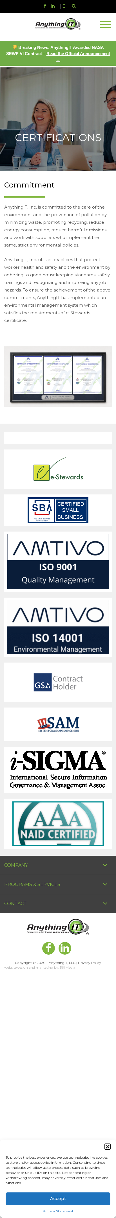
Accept (58, 1198)
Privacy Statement (58, 1211)
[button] (107, 1146)
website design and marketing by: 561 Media (39, 967)
